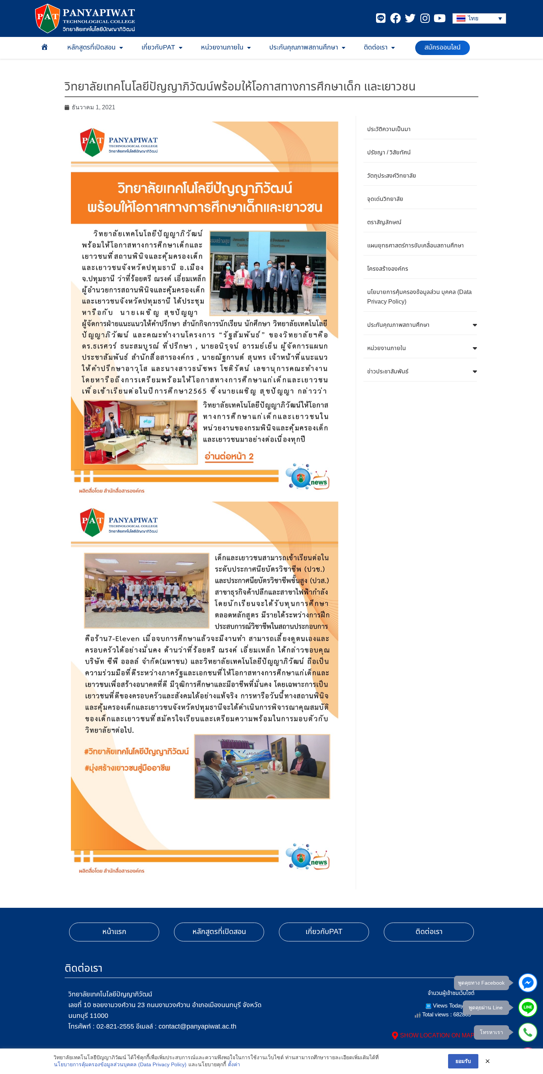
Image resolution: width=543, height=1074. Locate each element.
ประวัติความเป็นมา (389, 129)
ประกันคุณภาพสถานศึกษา (303, 47)
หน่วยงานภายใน (222, 47)
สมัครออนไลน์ (442, 47)
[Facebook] (395, 18)
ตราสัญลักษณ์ (384, 222)
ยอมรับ (463, 1061)
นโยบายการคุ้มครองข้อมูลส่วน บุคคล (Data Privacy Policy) (419, 297)
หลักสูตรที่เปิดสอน (91, 47)
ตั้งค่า (234, 1064)
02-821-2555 (115, 1026)
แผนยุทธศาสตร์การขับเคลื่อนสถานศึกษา (415, 245)
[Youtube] (439, 18)
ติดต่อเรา (375, 47)
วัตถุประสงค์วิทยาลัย (391, 175)
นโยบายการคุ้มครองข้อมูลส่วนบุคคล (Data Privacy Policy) (120, 1064)
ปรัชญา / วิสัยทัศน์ (389, 152)
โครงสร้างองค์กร (387, 268)
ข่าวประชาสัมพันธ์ (388, 371)
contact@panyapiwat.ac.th (197, 1026)
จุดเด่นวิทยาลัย (385, 199)
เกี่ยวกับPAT (158, 47)
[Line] (380, 18)
